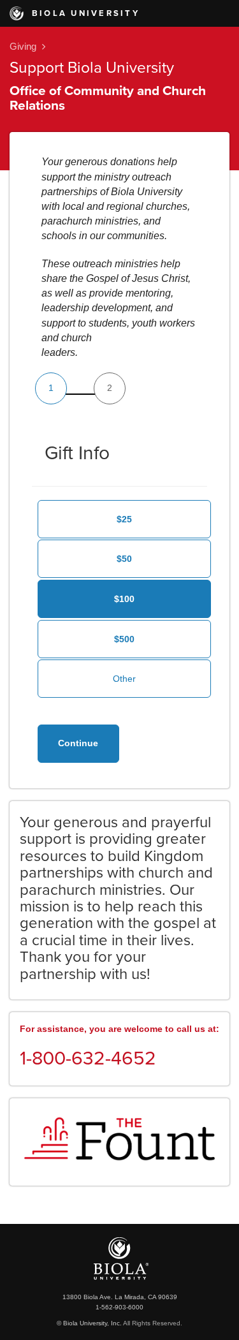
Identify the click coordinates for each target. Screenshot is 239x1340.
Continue (78, 743)
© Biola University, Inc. (89, 1323)
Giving (23, 46)
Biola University (84, 13)
